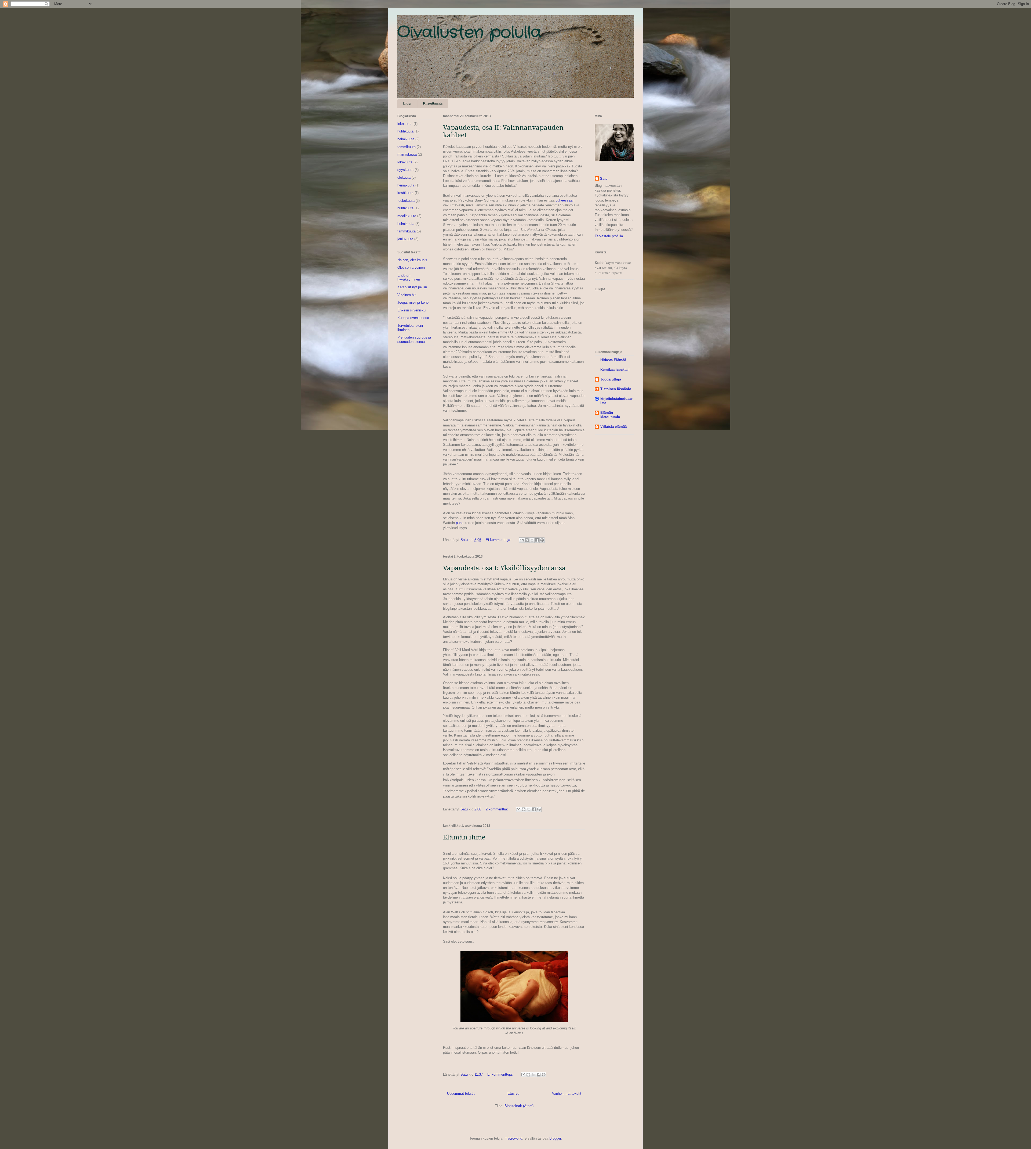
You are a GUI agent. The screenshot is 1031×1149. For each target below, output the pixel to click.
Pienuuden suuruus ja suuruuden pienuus (414, 339)
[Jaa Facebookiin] (537, 540)
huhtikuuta (405, 131)
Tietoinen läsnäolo (615, 389)
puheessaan (564, 200)
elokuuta (404, 177)
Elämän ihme (464, 837)
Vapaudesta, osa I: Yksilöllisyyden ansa (504, 568)
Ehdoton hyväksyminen (408, 277)
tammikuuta (406, 147)
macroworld (513, 1138)
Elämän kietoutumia (610, 415)
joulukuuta (405, 239)
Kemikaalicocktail (615, 370)
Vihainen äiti (406, 295)
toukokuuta (406, 201)
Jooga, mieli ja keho (413, 302)
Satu (604, 179)
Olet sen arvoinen (411, 267)
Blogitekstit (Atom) (518, 1106)
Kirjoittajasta (432, 103)
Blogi (407, 103)
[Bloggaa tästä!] (526, 540)
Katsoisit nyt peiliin (412, 287)
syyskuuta (405, 170)
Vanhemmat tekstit (566, 1093)
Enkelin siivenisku (411, 310)
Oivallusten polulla (469, 32)
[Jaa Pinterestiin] (542, 540)
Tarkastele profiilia (609, 236)
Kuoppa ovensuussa (413, 318)
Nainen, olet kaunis (412, 260)
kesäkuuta (405, 193)
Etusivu (513, 1093)
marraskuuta (407, 154)
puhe (459, 523)
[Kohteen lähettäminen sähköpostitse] (521, 540)
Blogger (555, 1138)
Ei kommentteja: (499, 540)
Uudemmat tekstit (461, 1093)
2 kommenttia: (497, 809)
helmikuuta (405, 139)
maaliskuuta (406, 216)
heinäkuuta (405, 185)
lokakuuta (404, 124)
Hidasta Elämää (613, 360)
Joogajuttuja (610, 379)
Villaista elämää (613, 427)
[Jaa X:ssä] (532, 540)
